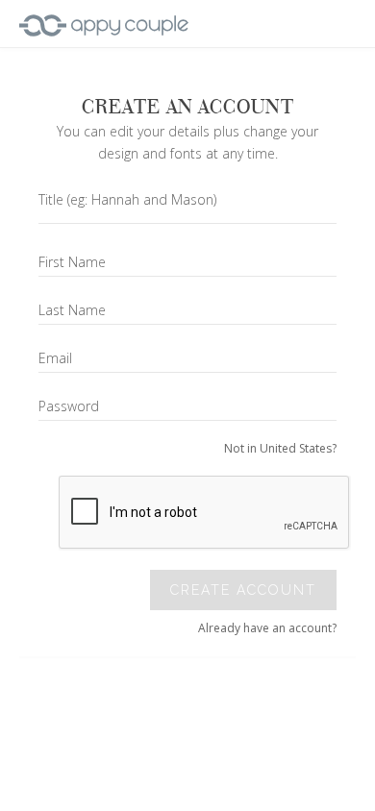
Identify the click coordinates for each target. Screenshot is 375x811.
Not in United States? (280, 448)
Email (55, 358)
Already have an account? (267, 628)
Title (127, 199)
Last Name (72, 310)
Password (68, 406)
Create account (243, 590)
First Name (72, 262)
